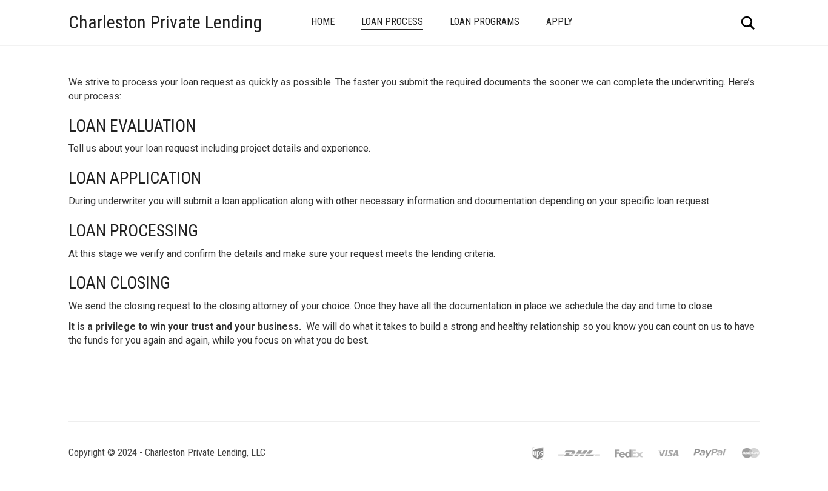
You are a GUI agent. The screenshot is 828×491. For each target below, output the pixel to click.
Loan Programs (484, 21)
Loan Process (392, 21)
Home (323, 21)
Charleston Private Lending (165, 22)
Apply (559, 21)
